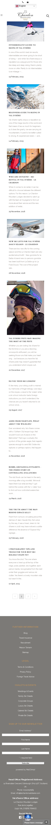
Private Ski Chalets (25, 715)
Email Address (25, 731)
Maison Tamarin (25, 648)
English (22, 6)
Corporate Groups (25, 701)
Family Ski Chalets (25, 696)
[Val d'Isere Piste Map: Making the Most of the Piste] (25, 308)
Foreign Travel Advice (25, 677)
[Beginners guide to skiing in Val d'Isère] (25, 96)
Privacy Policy (25, 672)
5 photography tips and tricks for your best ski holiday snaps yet (22, 552)
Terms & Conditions (25, 667)
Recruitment (25, 643)
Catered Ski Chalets (25, 711)
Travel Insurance (25, 638)
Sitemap (25, 652)
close (46, 822)
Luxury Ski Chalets (25, 706)
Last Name (25, 749)
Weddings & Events (25, 691)
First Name (25, 740)
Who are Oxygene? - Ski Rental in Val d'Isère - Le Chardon (22, 180)
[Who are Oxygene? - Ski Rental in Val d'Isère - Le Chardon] (25, 161)
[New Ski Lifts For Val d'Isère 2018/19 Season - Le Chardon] (25, 228)
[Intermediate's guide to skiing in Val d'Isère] (25, 29)
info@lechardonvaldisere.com (28, 793)
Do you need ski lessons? (22, 381)
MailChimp (30, 770)
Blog (25, 633)
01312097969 (28, 790)
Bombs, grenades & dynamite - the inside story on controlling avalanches (25, 470)
